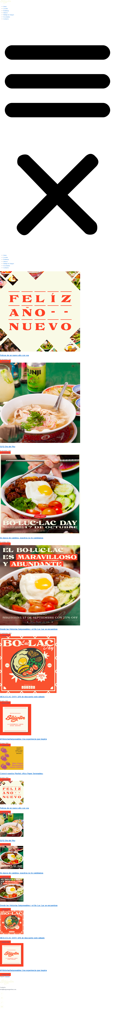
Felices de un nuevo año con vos (14, 355)
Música (5, 12)
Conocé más (5, 361)
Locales (5, 8)
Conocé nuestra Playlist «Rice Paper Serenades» (21, 773)
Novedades (6, 17)
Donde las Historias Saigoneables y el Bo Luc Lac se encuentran (29, 629)
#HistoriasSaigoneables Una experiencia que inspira (23, 739)
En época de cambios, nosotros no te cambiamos (21, 538)
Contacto (6, 19)
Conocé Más (5, 812)
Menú (4, 6)
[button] (57, 137)
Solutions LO (111, 1011)
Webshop (6, 10)
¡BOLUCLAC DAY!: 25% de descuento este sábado (22, 697)
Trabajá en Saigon (8, 15)
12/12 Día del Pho (7, 446)
